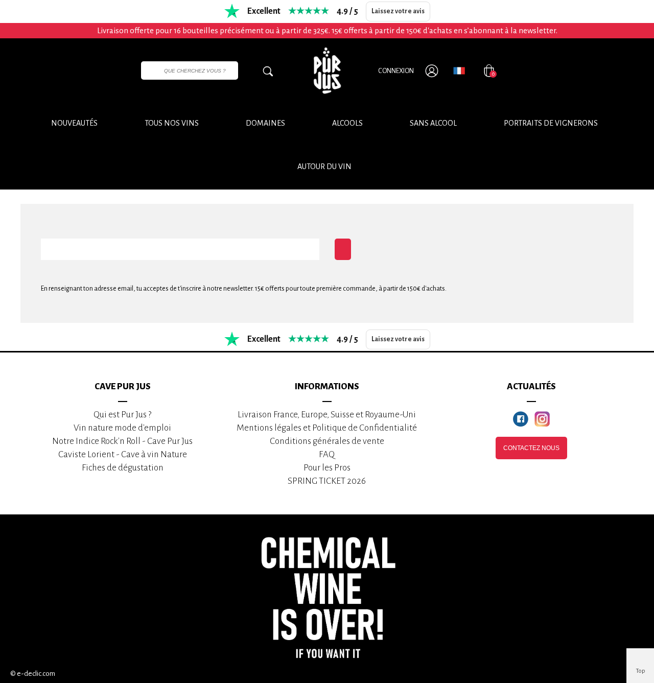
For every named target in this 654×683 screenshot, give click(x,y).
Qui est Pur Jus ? (122, 414)
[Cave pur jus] (327, 70)
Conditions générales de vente (327, 441)
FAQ (327, 454)
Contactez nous (531, 448)
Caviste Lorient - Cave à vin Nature (122, 454)
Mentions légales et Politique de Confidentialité (327, 428)
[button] (324, 166)
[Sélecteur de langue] (459, 70)
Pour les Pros (327, 468)
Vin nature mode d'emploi (122, 428)
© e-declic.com (32, 673)
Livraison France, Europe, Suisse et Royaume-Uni (327, 414)
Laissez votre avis (398, 11)
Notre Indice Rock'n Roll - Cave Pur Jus (122, 441)
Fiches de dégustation (123, 468)
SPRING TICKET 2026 (327, 481)
